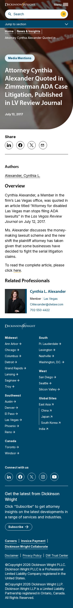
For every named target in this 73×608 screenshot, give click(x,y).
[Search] (9, 14)
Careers (11, 541)
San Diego (46, 377)
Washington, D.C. (50, 362)
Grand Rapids (14, 368)
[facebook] (20, 477)
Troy (8, 386)
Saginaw (10, 380)
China (45, 410)
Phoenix (10, 426)
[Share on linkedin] (9, 145)
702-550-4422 (40, 310)
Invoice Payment (33, 541)
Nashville (45, 356)
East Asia (45, 404)
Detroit (9, 362)
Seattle (43, 383)
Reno (8, 432)
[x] (32, 477)
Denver (10, 407)
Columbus (11, 356)
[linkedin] (9, 477)
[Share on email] (43, 145)
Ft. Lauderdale (48, 343)
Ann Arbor (11, 343)
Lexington (45, 350)
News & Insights (28, 31)
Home (9, 31)
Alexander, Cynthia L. (22, 175)
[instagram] (43, 477)
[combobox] (36, 14)
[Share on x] (32, 145)
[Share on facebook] (20, 145)
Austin (9, 401)
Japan (45, 416)
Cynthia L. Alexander (48, 292)
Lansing (10, 374)
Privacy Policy (32, 555)
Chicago (10, 350)
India (42, 428)
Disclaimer (11, 555)
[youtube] (54, 477)
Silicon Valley (48, 389)
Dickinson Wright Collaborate (26, 546)
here (17, 270)
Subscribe (15, 526)
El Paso (10, 413)
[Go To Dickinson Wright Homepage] (20, 5)
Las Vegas (51, 298)
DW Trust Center (57, 555)
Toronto (10, 447)
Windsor (10, 453)
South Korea (49, 422)
